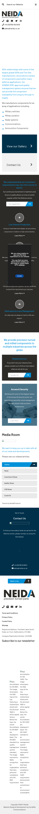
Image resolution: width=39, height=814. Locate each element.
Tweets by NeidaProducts (11, 503)
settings (22, 265)
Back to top (14, 581)
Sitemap (5, 625)
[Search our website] (3, 4)
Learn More (19, 236)
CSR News (8, 489)
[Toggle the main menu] (36, 4)
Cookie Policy (7, 621)
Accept (19, 276)
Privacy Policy (7, 617)
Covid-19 (7, 495)
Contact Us (14, 375)
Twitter (7, 465)
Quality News (9, 483)
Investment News (10, 477)
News (6, 471)
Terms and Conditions (10, 613)
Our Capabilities (14, 204)
